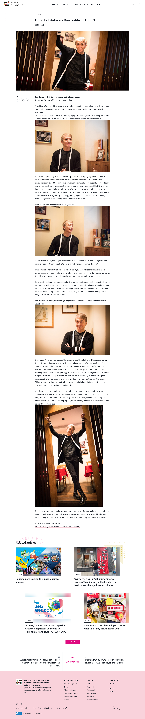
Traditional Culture (71, 693)
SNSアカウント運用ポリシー (43, 708)
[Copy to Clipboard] (28, 100)
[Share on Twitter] (18, 100)
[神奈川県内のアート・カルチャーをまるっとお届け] (13, 3)
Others (66, 699)
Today (89, 683)
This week (90, 687)
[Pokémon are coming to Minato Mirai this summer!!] (38, 565)
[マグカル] (19, 686)
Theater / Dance (70, 690)
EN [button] (117, 708)
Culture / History (70, 696)
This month (91, 690)
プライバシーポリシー (23, 708)
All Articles (72, 642)
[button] (54, 4)
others (38, 14)
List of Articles (72, 661)
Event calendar (92, 699)
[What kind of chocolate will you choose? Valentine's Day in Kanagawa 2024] (106, 611)
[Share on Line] (23, 100)
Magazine (112, 683)
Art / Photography (70, 683)
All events (90, 696)
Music (66, 687)
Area (111, 691)
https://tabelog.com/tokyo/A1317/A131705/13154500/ (57, 526)
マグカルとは (60, 708)
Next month (91, 693)
